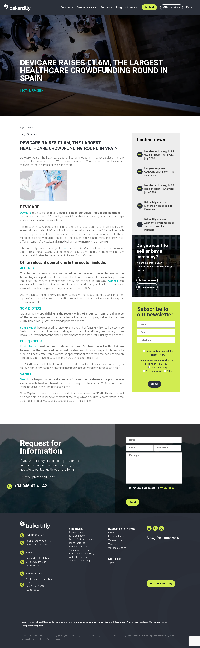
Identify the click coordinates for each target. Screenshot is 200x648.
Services (65, 7)
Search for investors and (81, 539)
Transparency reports (31, 625)
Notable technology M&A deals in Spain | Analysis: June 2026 (159, 188)
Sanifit (24, 379)
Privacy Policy (27, 622)
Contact (149, 7)
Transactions (115, 540)
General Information (115, 622)
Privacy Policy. (157, 355)
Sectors (105, 7)
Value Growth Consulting (81, 553)
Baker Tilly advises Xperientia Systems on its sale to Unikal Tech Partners (159, 224)
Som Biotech (28, 327)
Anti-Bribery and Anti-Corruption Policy (147, 622)
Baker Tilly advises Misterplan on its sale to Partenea (158, 205)
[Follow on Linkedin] (155, 528)
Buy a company (147, 287)
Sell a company (147, 280)
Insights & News (125, 7)
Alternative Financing (79, 550)
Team (111, 562)
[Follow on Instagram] (149, 528)
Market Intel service (78, 557)
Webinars (113, 544)
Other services (171, 7)
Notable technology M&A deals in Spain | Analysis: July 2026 (159, 154)
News (111, 532)
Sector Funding (31, 90)
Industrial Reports (117, 536)
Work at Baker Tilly (161, 583)
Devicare (25, 212)
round (64, 248)
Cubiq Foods (28, 346)
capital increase (76, 543)
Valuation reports (117, 548)
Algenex (113, 280)
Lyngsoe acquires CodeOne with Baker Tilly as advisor (159, 171)
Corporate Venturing (79, 560)
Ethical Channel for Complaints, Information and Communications (69, 622)
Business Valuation (78, 546)
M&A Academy (85, 7)
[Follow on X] (161, 528)
